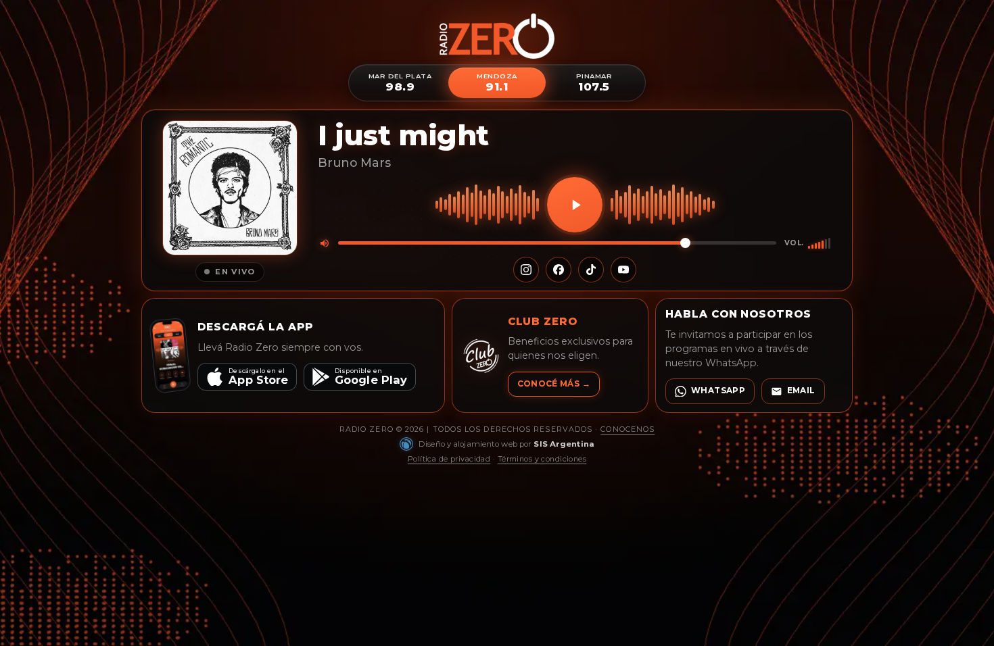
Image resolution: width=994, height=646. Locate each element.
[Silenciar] (324, 243)
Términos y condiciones (542, 459)
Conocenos (627, 429)
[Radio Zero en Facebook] (558, 269)
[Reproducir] (574, 204)
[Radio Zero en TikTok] (591, 269)
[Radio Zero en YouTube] (623, 269)
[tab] (400, 83)
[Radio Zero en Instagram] (526, 269)
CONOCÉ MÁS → (553, 384)
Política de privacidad (449, 459)
